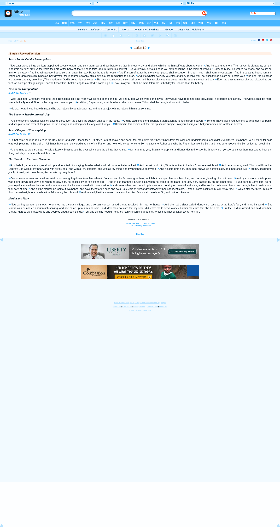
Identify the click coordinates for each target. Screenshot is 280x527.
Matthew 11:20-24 (19, 92)
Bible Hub (140, 234)
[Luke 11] (276, 247)
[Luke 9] (4, 247)
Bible (10, 41)
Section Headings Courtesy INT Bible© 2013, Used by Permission (140, 224)
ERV (16, 41)
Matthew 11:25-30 (19, 134)
